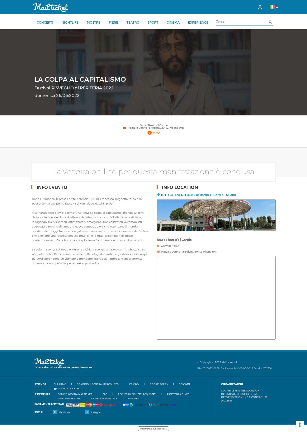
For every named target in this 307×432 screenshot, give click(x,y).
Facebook (64, 412)
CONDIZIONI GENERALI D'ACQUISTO (98, 384)
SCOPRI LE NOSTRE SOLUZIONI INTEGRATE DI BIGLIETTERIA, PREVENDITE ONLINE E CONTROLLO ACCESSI (244, 395)
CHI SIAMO (60, 384)
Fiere (113, 22)
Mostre (93, 22)
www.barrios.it (170, 245)
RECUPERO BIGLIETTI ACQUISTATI (137, 394)
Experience (198, 22)
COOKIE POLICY (159, 384)
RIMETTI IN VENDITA (69, 398)
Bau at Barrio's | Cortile (154, 125)
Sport (153, 22)
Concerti (45, 22)
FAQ (105, 394)
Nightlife (70, 22)
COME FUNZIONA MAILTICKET (75, 394)
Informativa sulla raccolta (153, 428)
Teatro (133, 22)
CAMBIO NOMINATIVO (104, 398)
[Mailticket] (50, 7)
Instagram (96, 412)
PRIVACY (134, 384)
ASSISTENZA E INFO (178, 394)
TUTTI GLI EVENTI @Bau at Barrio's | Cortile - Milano (198, 195)
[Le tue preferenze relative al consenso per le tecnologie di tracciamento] (300, 425)
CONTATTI (184, 384)
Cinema (173, 22)
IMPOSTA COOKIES (68, 388)
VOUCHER (133, 398)
